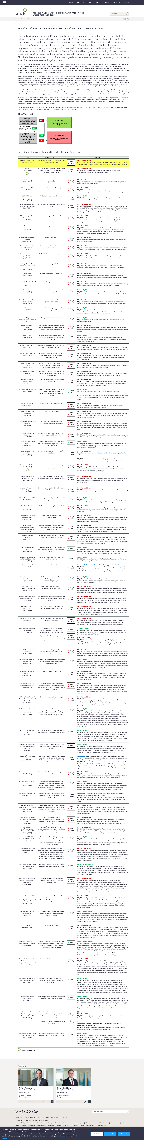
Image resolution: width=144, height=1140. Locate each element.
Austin (17, 1123)
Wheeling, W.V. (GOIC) (104, 1125)
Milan (93, 1123)
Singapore (75, 1125)
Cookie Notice (40, 1117)
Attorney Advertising (52, 1117)
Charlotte (43, 1123)
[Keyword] (127, 1111)
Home (16, 19)
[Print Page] (128, 19)
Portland (17, 1125)
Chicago (50, 1123)
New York (105, 1123)
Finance (81, 13)
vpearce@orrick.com (27, 1097)
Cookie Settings (96, 1133)
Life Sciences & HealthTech (43, 15)
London (72, 1123)
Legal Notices (19, 1117)
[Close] (141, 1133)
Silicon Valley (66, 1125)
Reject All (110, 1133)
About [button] (107, 2)
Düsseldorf (58, 1123)
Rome (24, 1125)
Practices (80, 2)
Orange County (115, 1123)
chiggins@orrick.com (65, 1097)
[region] (72, 1133)
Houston (65, 1123)
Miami (87, 1123)
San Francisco (41, 1125)
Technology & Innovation (43, 13)
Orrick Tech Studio (121, 2)
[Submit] (127, 14)
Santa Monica (50, 1125)
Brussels (36, 1123)
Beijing (23, 1123)
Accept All (124, 1133)
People (70, 2)
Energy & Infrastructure (66, 13)
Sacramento (31, 1125)
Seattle (59, 1125)
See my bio (46, 1102)
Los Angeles (80, 1123)
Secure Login (63, 1117)
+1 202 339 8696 (25, 1095)
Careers (99, 2)
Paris (123, 1123)
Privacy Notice (29, 1117)
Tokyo (82, 1125)
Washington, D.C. (91, 1125)
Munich (99, 1123)
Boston (29, 1123)
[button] (124, 19)
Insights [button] (90, 2)
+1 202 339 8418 (63, 1095)
